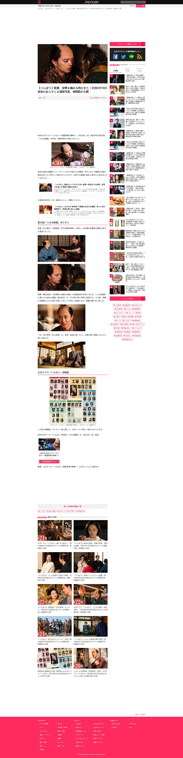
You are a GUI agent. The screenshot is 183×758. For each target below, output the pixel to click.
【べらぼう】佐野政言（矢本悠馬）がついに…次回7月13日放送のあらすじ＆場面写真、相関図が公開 (54, 609)
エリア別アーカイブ (82, 738)
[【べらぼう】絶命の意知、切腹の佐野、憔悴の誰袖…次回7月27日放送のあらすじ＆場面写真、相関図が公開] (91, 530)
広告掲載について (81, 731)
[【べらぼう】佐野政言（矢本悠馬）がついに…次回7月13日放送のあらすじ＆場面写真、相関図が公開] (55, 594)
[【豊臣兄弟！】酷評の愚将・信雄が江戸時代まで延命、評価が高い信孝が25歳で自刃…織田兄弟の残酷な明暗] (117, 134)
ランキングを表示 (127, 298)
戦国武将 (137, 309)
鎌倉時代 (137, 332)
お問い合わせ (98, 731)
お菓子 (118, 317)
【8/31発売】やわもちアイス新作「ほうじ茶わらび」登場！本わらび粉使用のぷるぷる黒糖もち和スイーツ (135, 200)
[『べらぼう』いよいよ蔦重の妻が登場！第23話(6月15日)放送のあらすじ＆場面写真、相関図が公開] (91, 626)
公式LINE (131, 56)
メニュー (39, 2)
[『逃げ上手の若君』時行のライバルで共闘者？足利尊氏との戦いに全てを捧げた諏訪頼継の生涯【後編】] (117, 146)
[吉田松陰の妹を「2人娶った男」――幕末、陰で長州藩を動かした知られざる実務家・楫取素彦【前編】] (117, 246)
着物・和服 (61, 731)
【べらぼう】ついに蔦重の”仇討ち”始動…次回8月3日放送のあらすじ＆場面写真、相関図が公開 (54, 577)
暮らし (42, 746)
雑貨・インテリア (45, 735)
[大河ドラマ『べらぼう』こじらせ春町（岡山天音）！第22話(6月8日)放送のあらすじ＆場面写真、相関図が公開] (91, 594)
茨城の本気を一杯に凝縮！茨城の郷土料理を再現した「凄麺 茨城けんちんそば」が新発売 (135, 278)
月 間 (139, 70)
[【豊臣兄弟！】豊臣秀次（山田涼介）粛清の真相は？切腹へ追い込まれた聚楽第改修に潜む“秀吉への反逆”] (117, 168)
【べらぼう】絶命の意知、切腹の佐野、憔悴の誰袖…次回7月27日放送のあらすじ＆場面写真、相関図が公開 (90, 545)
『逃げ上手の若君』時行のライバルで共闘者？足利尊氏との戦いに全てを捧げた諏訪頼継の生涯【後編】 (135, 145)
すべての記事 (44, 724)
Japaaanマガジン (50, 8)
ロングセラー (120, 313)
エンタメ (60, 742)
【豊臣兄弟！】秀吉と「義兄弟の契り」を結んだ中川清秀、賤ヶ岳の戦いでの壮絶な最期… (135, 211)
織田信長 (137, 320)
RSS (139, 56)
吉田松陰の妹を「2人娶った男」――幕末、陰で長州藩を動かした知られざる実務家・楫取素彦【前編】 (135, 245)
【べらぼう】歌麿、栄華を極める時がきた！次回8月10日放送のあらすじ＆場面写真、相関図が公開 (93, 8)
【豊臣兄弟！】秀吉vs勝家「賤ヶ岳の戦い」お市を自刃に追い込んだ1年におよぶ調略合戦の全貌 (135, 78)
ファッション (44, 731)
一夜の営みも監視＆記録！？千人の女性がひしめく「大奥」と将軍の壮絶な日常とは (135, 255)
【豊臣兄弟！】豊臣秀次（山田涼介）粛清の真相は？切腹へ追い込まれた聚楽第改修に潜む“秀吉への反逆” (135, 167)
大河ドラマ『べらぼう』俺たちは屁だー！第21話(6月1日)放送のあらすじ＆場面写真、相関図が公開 (55, 545)
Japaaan (91, 2)
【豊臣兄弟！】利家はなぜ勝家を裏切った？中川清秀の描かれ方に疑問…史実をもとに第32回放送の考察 (135, 156)
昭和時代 (119, 336)
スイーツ (131, 313)
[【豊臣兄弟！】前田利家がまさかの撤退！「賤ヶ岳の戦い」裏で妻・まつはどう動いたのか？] (117, 190)
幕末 (125, 317)
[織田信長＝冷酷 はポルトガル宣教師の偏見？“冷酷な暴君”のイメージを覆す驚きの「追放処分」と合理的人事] (117, 234)
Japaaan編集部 (94, 98)
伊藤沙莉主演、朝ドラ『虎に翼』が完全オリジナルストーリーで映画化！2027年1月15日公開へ (135, 122)
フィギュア (137, 328)
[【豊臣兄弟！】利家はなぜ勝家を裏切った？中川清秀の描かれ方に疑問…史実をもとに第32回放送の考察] (117, 157)
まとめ (60, 724)
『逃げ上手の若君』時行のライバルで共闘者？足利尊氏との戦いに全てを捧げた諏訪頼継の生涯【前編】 (135, 111)
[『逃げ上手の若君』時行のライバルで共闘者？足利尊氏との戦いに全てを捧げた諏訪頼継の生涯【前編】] (117, 112)
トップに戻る (141, 714)
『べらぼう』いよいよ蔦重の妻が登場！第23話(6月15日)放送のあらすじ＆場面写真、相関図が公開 (90, 641)
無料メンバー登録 (99, 735)
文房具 (117, 328)
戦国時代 (127, 305)
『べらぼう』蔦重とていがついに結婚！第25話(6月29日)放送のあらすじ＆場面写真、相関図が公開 (90, 577)
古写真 (42, 750)
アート (42, 727)
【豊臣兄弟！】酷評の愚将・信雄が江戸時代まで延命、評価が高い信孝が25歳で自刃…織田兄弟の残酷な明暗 (135, 134)
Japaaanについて (99, 727)
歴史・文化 (60, 8)
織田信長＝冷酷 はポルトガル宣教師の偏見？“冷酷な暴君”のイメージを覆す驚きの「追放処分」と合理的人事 (135, 234)
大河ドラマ (62, 511)
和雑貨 (60, 735)
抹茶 (133, 324)
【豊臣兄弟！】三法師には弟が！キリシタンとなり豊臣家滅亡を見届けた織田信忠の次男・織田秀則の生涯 (135, 100)
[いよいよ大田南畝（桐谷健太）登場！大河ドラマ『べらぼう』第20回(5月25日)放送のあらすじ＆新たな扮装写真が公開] (91, 658)
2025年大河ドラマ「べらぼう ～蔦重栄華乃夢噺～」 (49, 454)
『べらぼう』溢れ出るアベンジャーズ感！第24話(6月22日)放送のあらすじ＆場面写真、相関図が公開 (54, 641)
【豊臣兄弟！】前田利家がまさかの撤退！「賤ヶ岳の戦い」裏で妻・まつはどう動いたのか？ (135, 189)
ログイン (132, 6)
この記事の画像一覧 (73, 506)
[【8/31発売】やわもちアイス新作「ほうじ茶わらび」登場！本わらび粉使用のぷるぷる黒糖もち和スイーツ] (117, 201)
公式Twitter (123, 56)
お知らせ (78, 727)
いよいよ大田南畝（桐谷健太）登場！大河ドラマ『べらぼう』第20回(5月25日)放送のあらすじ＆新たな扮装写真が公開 (90, 673)
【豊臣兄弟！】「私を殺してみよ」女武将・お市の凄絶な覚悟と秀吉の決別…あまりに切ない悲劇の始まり (135, 178)
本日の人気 (79, 742)
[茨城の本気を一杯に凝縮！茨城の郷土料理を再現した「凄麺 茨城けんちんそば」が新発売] (117, 279)
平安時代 (119, 309)
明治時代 (115, 324)
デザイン (141, 324)
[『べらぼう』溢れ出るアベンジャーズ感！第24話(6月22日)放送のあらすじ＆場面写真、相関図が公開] (55, 626)
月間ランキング (80, 746)
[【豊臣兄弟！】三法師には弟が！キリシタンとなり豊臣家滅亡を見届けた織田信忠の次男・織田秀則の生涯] (117, 101)
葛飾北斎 (137, 336)
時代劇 (139, 317)
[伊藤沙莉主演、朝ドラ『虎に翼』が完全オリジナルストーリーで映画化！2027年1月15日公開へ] (117, 123)
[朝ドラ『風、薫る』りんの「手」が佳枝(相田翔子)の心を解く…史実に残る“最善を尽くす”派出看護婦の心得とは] (117, 268)
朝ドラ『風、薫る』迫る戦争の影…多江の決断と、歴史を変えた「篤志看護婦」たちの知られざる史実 (135, 89)
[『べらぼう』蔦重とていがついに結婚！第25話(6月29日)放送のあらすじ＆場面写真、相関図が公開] (91, 562)
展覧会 (128, 332)
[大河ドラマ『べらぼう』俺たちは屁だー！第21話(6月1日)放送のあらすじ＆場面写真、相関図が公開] (55, 530)
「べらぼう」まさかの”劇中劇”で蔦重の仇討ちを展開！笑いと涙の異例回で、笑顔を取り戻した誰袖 (79, 207)
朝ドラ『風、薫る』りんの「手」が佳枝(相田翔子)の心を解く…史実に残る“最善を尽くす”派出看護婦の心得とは (135, 268)
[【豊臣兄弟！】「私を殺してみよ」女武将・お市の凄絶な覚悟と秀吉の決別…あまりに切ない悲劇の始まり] (117, 179)
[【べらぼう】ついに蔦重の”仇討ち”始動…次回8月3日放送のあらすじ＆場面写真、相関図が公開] (55, 562)
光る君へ (128, 336)
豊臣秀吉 (119, 332)
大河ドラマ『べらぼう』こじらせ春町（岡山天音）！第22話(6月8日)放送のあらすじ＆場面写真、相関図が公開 (90, 609)
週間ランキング (98, 742)
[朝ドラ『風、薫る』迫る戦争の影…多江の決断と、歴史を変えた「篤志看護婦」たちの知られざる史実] (117, 90)
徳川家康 (125, 324)
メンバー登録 (141, 6)
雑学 (139, 313)
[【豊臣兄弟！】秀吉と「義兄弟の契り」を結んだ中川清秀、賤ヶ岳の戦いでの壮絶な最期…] (117, 212)
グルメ (42, 738)
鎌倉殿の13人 (128, 339)
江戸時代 (71, 511)
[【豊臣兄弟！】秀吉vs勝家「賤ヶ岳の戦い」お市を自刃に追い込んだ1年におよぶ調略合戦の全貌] (117, 79)
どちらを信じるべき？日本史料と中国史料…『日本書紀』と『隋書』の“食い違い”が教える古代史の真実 (135, 289)
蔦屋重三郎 (81, 511)
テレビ (119, 320)
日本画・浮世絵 (62, 727)
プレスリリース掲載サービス (127, 44)
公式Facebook (115, 56)
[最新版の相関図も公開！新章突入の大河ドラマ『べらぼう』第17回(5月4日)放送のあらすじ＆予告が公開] (55, 658)
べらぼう (42, 511)
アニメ (128, 309)
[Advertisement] (73, 27)
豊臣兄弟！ (126, 328)
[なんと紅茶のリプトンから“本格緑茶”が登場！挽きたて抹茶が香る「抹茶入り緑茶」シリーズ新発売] (117, 223)
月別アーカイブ (98, 738)
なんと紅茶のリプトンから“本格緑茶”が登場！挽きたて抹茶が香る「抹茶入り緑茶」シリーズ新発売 (135, 222)
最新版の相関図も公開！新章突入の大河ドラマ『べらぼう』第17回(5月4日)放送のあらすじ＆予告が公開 (55, 673)
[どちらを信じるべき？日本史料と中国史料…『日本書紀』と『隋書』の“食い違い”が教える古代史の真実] (117, 290)
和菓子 (60, 738)
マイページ (79, 735)
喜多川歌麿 (52, 511)
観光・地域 (43, 742)
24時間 (115, 70)
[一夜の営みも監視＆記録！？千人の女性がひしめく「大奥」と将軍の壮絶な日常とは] (117, 257)
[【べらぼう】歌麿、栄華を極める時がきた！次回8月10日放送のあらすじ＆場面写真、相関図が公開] (73, 64)
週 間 (127, 70)
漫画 (131, 317)
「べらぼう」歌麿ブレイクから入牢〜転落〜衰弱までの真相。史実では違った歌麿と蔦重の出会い (79, 185)
